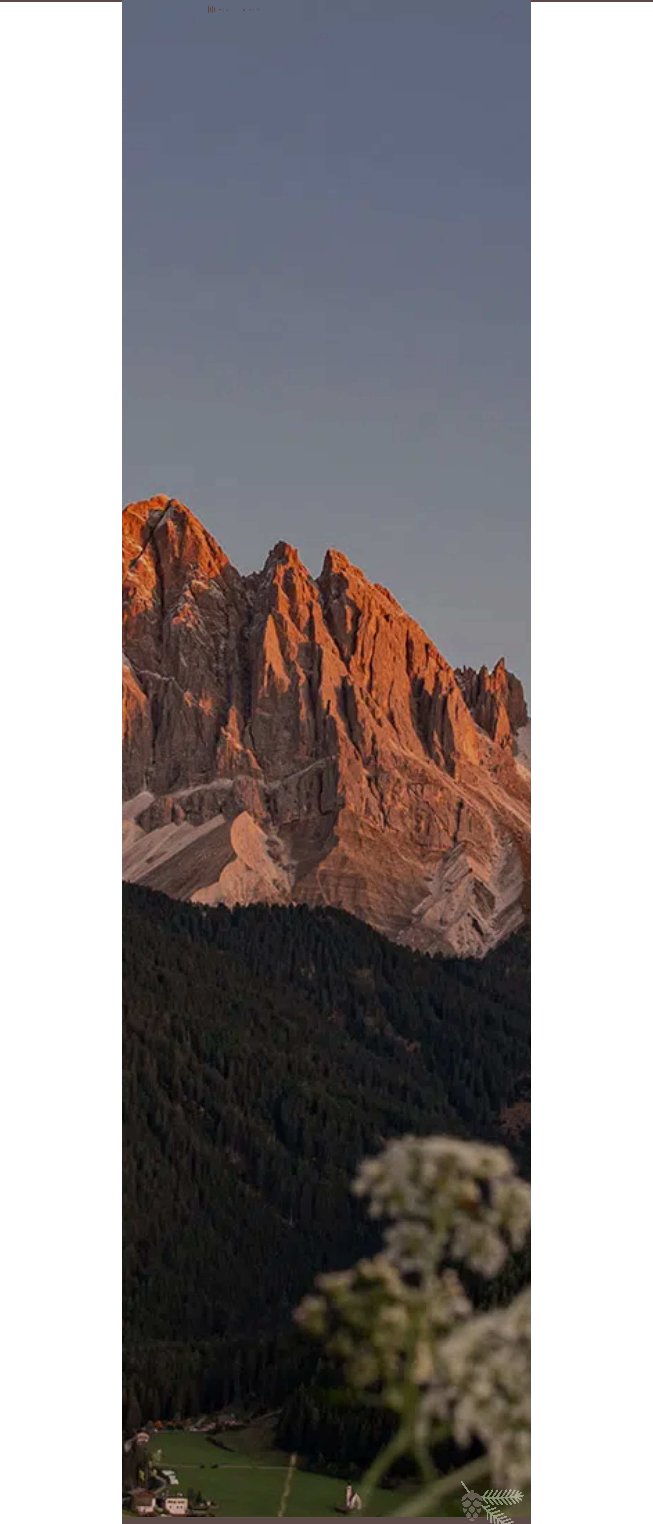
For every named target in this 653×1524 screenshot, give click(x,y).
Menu (223, 10)
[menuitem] (244, 10)
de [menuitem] (244, 10)
